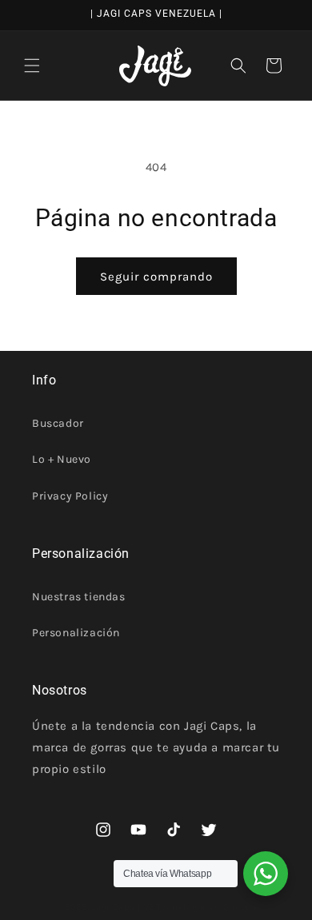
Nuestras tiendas (79, 596)
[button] (32, 65)
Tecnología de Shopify (207, 907)
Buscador (58, 423)
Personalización (76, 632)
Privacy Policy (70, 496)
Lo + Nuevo (61, 459)
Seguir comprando (156, 276)
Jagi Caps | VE (123, 907)
